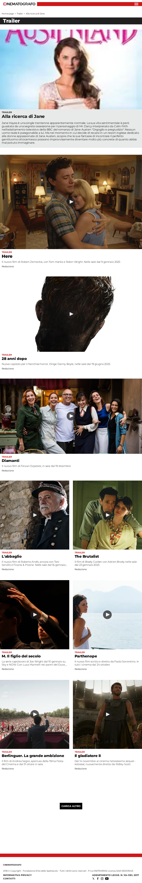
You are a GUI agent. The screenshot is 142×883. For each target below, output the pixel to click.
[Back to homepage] (12, 864)
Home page (8, 13)
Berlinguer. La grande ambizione (33, 756)
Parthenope (86, 656)
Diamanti (10, 460)
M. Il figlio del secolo (21, 656)
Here (7, 256)
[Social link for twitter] (93, 878)
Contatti (9, 878)
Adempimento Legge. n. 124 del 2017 (115, 875)
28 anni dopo (14, 358)
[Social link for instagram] (102, 878)
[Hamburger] (136, 4)
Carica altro (71, 806)
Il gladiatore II (88, 756)
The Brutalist (87, 556)
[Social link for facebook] (97, 878)
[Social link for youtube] (107, 878)
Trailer (20, 13)
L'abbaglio (12, 556)
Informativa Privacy (17, 875)
